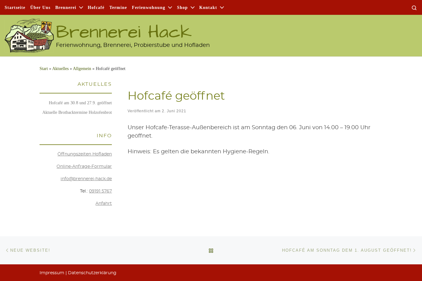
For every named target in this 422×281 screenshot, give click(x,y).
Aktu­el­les (60, 68)
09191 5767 (100, 191)
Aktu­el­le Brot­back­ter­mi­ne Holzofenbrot (77, 112)
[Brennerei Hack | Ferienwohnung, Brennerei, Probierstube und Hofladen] (29, 32)
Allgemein (82, 68)
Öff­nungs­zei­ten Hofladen (84, 154)
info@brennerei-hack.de (86, 179)
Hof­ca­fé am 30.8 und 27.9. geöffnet (80, 102)
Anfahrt (103, 203)
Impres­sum (52, 273)
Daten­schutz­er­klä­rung (92, 273)
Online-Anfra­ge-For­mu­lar (84, 166)
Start (44, 68)
